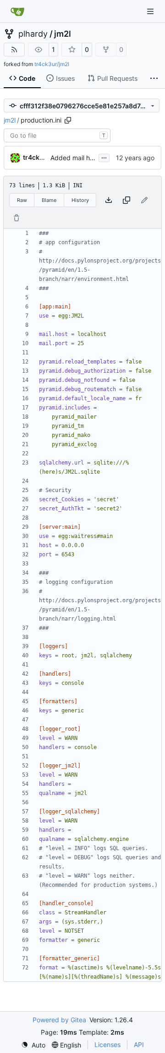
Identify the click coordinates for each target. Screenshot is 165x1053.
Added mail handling (81, 158)
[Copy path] (68, 120)
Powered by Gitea (59, 1020)
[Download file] (108, 200)
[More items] (154, 78)
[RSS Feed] (14, 49)
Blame (49, 200)
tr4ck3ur (36, 157)
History (80, 200)
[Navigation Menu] (151, 11)
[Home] (17, 11)
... (104, 157)
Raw (22, 200)
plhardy (33, 34)
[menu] (33, 1045)
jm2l (62, 34)
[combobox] (57, 135)
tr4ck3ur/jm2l (51, 64)
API (139, 1044)
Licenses (107, 1044)
